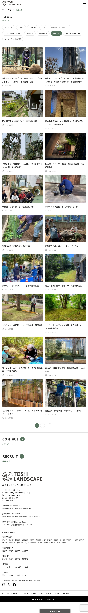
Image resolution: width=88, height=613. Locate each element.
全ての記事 (9, 27)
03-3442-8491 (14, 495)
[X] (9, 584)
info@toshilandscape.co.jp (20, 493)
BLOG (48, 593)
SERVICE (25, 593)
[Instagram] (4, 584)
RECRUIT (66, 593)
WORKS (33, 593)
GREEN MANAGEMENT (10, 593)
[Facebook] (14, 584)
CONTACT (56, 593)
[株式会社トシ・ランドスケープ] (11, 3)
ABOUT (41, 593)
